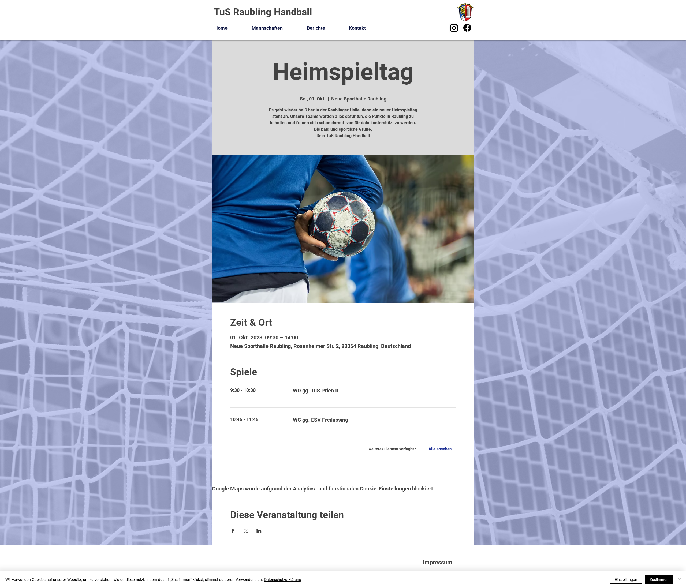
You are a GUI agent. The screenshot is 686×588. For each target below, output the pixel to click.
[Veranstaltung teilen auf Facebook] (232, 531)
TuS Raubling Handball (263, 12)
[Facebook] (467, 28)
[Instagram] (454, 28)
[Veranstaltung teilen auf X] (245, 531)
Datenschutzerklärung (282, 579)
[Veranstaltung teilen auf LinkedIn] (259, 531)
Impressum (437, 562)
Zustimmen (659, 579)
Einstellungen (625, 579)
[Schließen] (679, 579)
